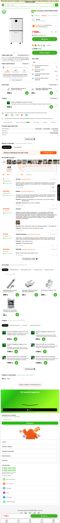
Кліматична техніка (16, 8)
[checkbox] (8, 274)
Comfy (4, 442)
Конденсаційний (54, 132)
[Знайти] (56, 5)
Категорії (4, 460)
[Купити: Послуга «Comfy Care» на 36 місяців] (16, 363)
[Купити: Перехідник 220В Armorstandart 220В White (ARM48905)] (36, 295)
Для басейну (47, 128)
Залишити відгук (48, 152)
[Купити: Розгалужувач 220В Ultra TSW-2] (55, 295)
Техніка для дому (7, 8)
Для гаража (55, 128)
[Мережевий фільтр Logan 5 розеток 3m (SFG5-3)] (8, 89)
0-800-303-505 (9, 468)
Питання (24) (17, 147)
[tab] (8, 122)
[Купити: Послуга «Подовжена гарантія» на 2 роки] (43, 339)
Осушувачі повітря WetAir (36, 8)
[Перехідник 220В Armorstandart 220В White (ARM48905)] (32, 89)
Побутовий (38, 128)
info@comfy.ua (7, 475)
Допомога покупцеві (8, 451)
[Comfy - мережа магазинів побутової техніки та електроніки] (3, 5)
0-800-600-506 (9, 470)
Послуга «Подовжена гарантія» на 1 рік (21, 102)
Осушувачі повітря (25, 8)
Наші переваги (6, 456)
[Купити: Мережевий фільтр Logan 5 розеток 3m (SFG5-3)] (17, 295)
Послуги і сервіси (7, 446)
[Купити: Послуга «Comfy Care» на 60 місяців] (45, 363)
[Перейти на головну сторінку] (2, 8)
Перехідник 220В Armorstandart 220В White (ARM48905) (43, 89)
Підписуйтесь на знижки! (9, 415)
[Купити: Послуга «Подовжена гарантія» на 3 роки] (16, 351)
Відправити (30, 423)
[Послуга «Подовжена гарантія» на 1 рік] (8, 102)
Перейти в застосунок (58, 193)
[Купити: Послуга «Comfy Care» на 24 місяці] (45, 351)
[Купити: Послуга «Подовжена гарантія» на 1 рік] (15, 339)
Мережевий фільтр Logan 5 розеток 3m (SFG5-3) (18, 89)
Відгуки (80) (7, 147)
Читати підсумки (16, 80)
